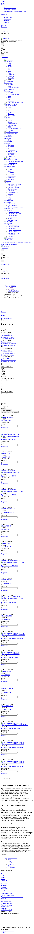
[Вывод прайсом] (3, 414)
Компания (4, 880)
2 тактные (11, 864)
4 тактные (11, 866)
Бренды (3, 877)
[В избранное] (1, 429)
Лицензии (7, 19)
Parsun (10, 859)
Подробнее (4, 427)
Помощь (3, 898)
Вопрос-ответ (5, 906)
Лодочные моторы (11, 858)
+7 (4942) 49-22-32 (6, 31)
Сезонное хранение (10, 8)
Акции (3, 875)
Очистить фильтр (13, 412)
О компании (8, 17)
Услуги (3, 879)
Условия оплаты (6, 902)
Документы (8, 22)
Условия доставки (6, 903)
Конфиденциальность (7, 931)
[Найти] (2, 54)
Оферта (3, 932)
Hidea (9, 861)
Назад (11, 287)
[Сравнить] (2, 431)
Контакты (4, 908)
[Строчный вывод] (2, 414)
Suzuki (10, 862)
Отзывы (6, 20)
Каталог (3, 874)
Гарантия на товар (6, 905)
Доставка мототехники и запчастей (15, 11)
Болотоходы (11, 867)
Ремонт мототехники (10, 9)
